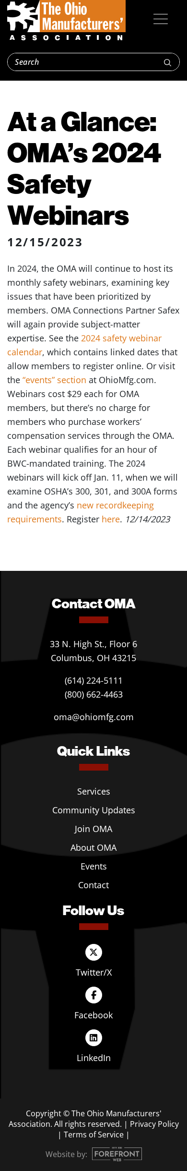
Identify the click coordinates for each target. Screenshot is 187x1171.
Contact (93, 885)
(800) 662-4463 (94, 694)
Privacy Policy (154, 1124)
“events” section (54, 380)
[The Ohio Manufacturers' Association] (66, 20)
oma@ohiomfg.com (94, 717)
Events (94, 866)
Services (93, 791)
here (111, 519)
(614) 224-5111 (94, 680)
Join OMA (93, 828)
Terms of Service (94, 1134)
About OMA (93, 847)
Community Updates (93, 810)
